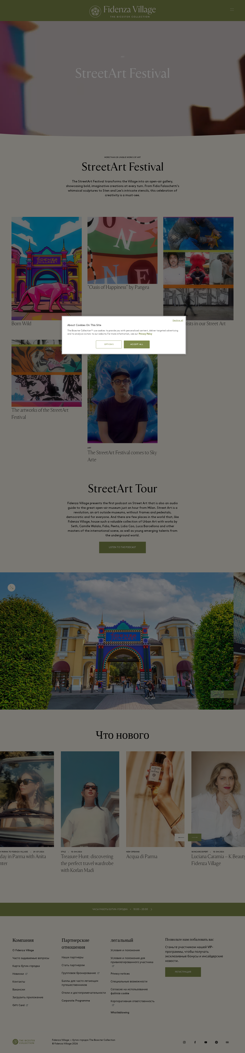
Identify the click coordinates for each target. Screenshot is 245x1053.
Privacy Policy (145, 334)
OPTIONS (109, 344)
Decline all (178, 320)
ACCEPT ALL (136, 344)
